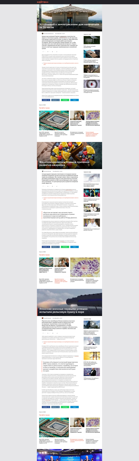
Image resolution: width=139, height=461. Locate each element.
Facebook (46, 246)
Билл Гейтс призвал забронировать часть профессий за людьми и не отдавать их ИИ (46, 134)
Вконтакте (55, 246)
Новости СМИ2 (42, 104)
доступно (48, 399)
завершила (63, 36)
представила (69, 189)
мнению (77, 356)
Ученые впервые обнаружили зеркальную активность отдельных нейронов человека (92, 134)
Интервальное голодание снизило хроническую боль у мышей (77, 133)
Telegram (74, 246)
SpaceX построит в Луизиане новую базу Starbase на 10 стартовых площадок (61, 134)
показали (62, 240)
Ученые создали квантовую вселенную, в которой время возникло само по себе (60, 63)
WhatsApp (65, 246)
